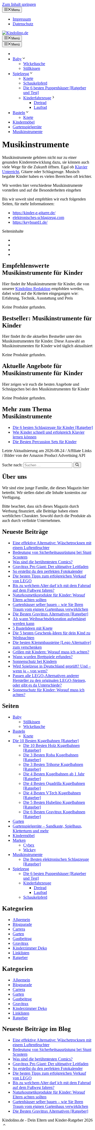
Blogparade (22, 924)
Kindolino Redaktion (32, 288)
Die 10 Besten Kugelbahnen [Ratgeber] (46, 740)
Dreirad (40, 102)
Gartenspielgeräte (27, 127)
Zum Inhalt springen (19, 4)
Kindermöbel (24, 122)
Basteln (19, 112)
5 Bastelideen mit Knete (33, 628)
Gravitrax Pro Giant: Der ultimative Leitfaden (50, 566)
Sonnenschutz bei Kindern (35, 661)
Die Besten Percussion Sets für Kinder (45, 441)
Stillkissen (31, 68)
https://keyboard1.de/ (30, 222)
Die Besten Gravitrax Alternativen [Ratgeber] (50, 614)
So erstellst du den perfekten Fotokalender (48, 571)
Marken (19, 840)
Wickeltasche (34, 63)
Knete (28, 78)
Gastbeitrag (22, 938)
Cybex (28, 845)
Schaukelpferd (35, 83)
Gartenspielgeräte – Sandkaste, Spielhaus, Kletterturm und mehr (47, 828)
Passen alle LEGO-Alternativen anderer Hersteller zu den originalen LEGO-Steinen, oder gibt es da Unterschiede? (49, 680)
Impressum (22, 19)
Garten (18, 821)
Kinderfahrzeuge (37, 98)
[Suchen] (77, 465)
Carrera (19, 929)
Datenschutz (23, 24)
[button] (4, 1125)
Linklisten (21, 953)
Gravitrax (20, 943)
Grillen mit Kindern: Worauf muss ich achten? (51, 652)
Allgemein (21, 919)
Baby (17, 59)
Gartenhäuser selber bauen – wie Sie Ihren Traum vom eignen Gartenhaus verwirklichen (50, 607)
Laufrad (40, 107)
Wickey (29, 850)
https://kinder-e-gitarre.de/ (34, 213)
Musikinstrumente (27, 131)
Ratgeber (20, 957)
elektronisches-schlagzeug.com (38, 217)
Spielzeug (21, 73)
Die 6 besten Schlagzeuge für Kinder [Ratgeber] (53, 427)
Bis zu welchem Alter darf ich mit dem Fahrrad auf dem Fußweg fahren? (52, 588)
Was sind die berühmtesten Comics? (43, 562)
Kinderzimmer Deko (30, 948)
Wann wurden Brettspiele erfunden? (43, 656)
